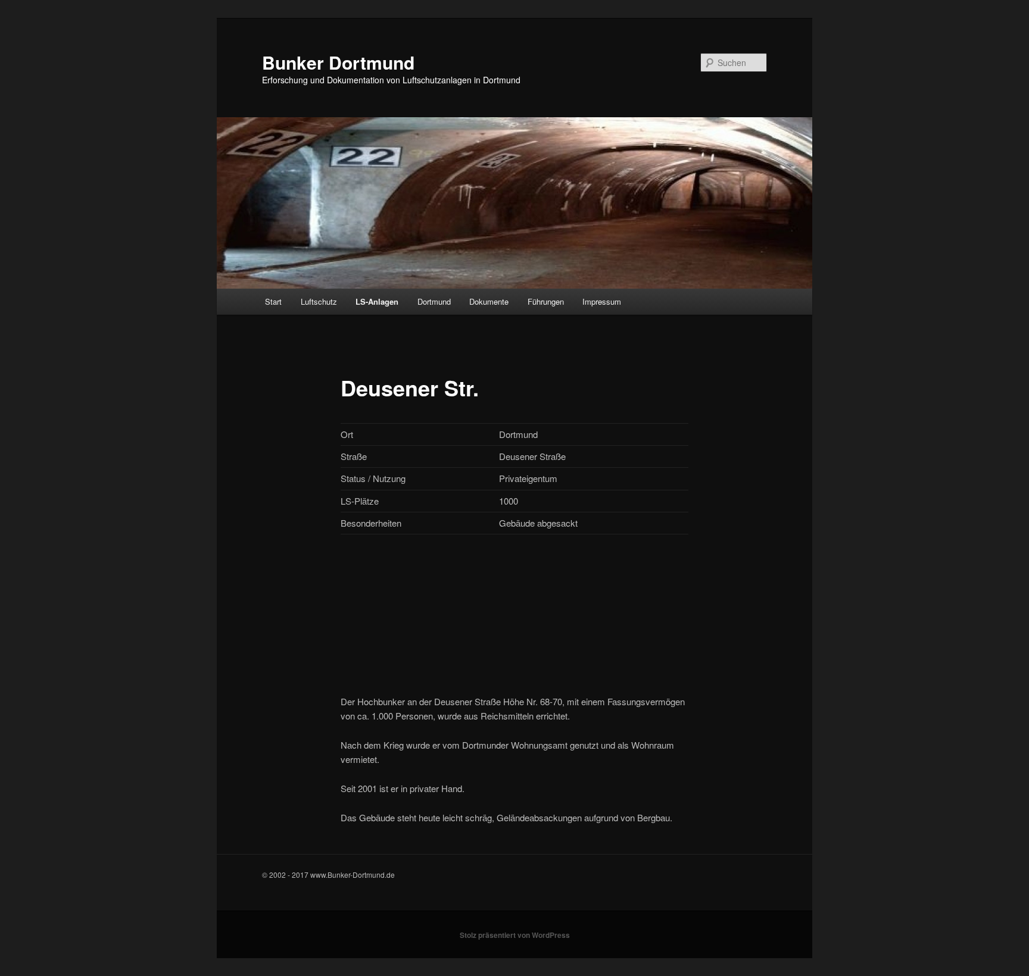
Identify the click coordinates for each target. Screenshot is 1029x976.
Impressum (601, 301)
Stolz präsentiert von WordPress (515, 935)
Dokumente (489, 301)
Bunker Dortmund (338, 62)
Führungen (546, 301)
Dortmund (434, 301)
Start (273, 301)
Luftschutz (319, 301)
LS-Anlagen (377, 301)
